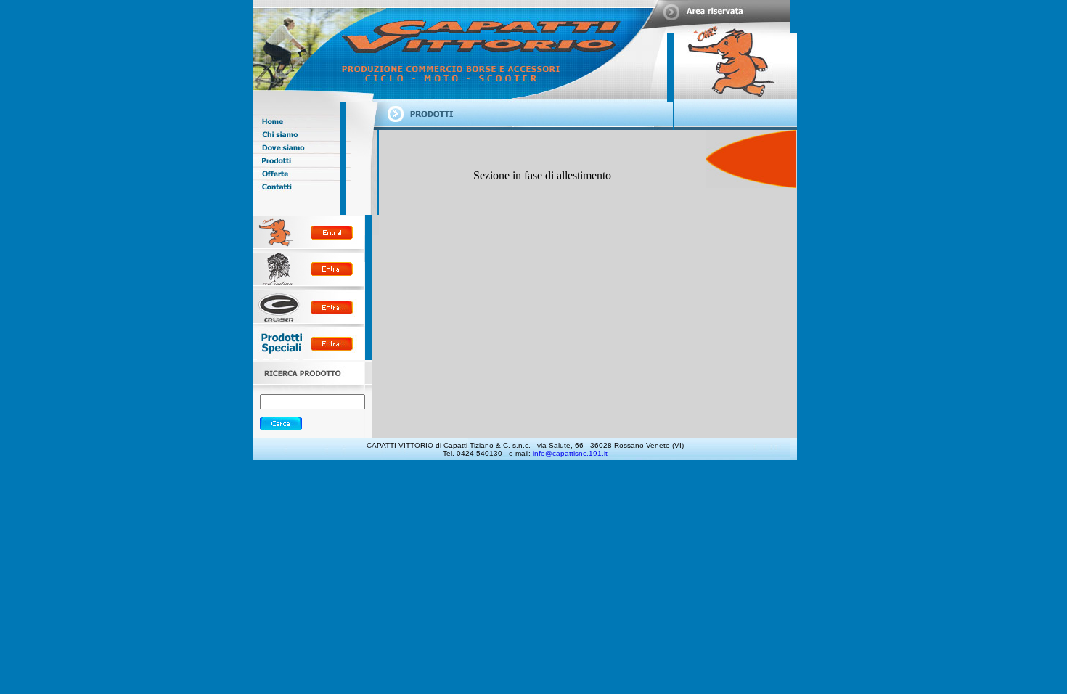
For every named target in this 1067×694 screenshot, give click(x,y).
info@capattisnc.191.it (570, 453)
